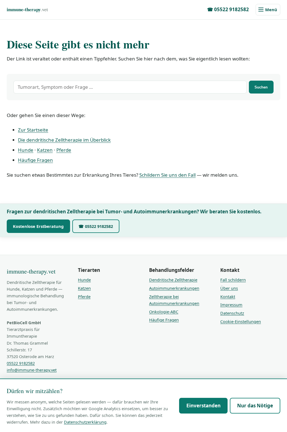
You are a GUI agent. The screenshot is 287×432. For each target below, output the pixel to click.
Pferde (63, 150)
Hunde (25, 150)
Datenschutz (232, 313)
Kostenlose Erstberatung (38, 226)
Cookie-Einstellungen (240, 321)
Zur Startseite (33, 130)
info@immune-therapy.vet (32, 370)
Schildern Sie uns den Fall (167, 175)
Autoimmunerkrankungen (174, 288)
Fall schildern (233, 279)
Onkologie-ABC (163, 311)
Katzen (45, 150)
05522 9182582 (21, 363)
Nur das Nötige (255, 405)
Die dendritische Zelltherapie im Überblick (64, 140)
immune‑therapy (27, 9)
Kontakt (227, 296)
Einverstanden (203, 405)
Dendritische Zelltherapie (173, 279)
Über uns (229, 288)
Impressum (231, 304)
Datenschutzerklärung (85, 422)
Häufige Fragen (35, 160)
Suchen (261, 87)
